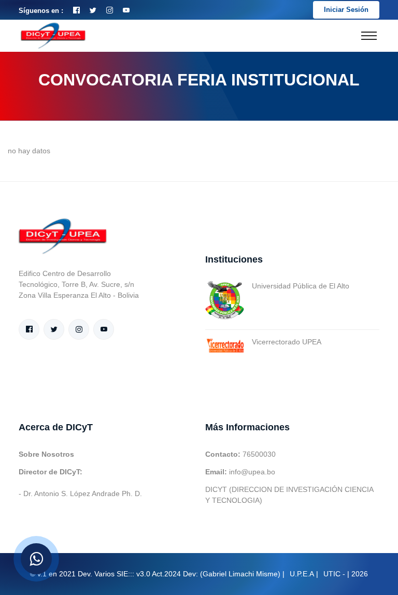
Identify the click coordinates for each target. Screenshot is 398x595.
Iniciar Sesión (346, 9)
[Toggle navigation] (369, 35)
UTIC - (334, 574)
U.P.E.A (302, 574)
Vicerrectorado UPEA (286, 342)
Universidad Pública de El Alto (300, 286)
